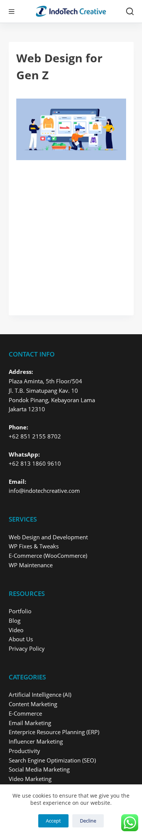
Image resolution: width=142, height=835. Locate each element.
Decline (88, 820)
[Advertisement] (71, 234)
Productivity (24, 751)
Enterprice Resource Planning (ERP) (54, 732)
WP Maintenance (31, 565)
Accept (53, 820)
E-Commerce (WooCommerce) (48, 555)
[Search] (130, 11)
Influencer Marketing (36, 741)
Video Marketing (30, 779)
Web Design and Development (48, 537)
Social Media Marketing (39, 769)
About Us (21, 639)
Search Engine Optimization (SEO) (52, 760)
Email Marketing (30, 723)
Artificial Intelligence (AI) (40, 694)
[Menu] (11, 11)
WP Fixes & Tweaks (34, 546)
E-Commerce (25, 713)
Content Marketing (33, 704)
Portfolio (20, 611)
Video (16, 630)
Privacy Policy (27, 648)
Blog (14, 620)
